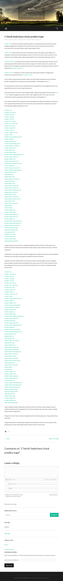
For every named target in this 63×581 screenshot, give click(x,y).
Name (12, 483)
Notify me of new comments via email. (14, 494)
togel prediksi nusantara (11, 203)
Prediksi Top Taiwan (10, 121)
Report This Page (54, 438)
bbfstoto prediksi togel (11, 227)
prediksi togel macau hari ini (12, 168)
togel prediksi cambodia (11, 196)
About (6, 544)
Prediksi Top (8, 44)
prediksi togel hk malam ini (11, 145)
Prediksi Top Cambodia (11, 123)
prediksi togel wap (9, 150)
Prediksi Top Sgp (9, 117)
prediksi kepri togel (9, 234)
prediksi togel (8, 207)
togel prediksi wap (9, 201)
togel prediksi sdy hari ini (11, 187)
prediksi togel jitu (9, 165)
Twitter (7, 533)
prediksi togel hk (9, 139)
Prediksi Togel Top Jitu (10, 132)
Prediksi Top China (9, 125)
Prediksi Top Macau (10, 112)
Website (10, 488)
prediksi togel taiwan (10, 152)
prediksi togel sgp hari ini (11, 161)
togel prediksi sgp (9, 181)
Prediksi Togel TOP (10, 61)
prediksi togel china (9, 159)
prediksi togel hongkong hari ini (13, 170)
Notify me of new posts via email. (13, 496)
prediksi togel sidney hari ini (12, 225)
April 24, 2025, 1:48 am (10, 39)
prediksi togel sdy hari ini (11, 157)
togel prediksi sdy (9, 176)
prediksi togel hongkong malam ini (14, 154)
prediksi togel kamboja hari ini (12, 223)
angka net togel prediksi (11, 230)
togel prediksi (8, 205)
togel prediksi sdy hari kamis (12, 199)
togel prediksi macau (10, 194)
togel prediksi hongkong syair (12, 190)
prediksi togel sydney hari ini (12, 143)
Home (7, 438)
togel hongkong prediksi (11, 241)
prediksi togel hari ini (10, 141)
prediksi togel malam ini (11, 216)
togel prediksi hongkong (11, 185)
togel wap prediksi (9, 232)
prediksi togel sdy (9, 218)
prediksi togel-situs (9, 210)
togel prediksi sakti (9, 183)
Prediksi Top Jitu (9, 72)
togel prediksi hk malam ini (11, 179)
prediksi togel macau (10, 148)
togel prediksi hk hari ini (11, 192)
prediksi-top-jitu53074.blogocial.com (30, 39)
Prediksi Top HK (9, 119)
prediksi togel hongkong (11, 214)
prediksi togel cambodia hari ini (13, 221)
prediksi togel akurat (10, 212)
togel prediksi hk (9, 174)
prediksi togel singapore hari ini (13, 163)
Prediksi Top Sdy (9, 114)
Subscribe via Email (10, 552)
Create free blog (9, 549)
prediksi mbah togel (10, 238)
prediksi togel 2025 (9, 236)
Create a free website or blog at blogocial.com (31, 578)
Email (12, 479)
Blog (31, 9)
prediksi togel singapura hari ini (13, 137)
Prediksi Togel (8, 134)
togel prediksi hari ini (10, 172)
